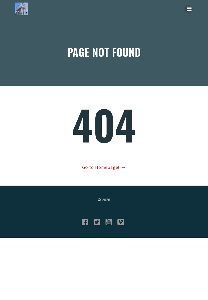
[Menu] (188, 9)
